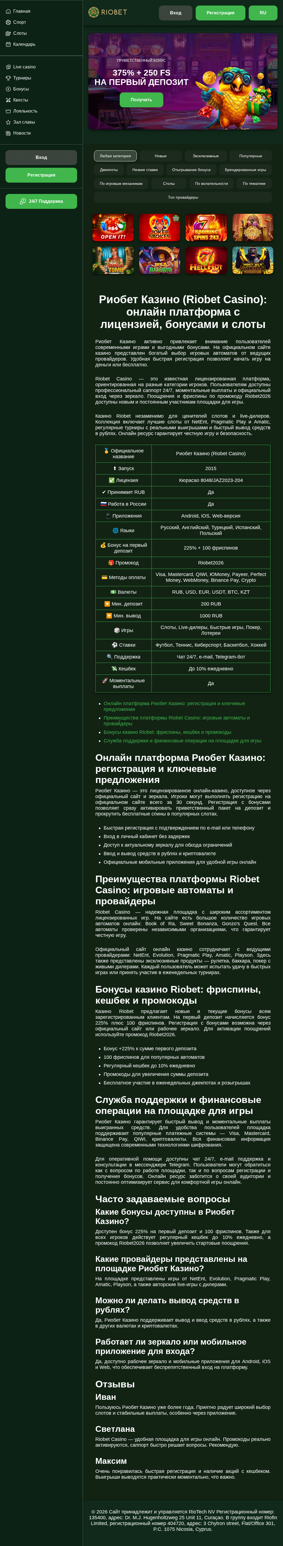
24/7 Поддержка (46, 201)
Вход (175, 12)
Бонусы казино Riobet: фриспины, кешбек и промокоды (167, 732)
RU (263, 12)
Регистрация (221, 12)
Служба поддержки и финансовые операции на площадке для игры (182, 740)
